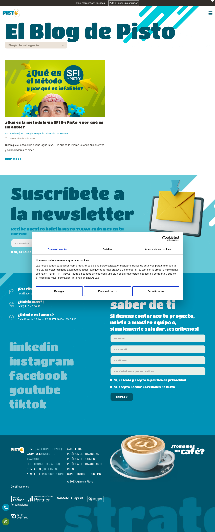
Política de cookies (81, 459)
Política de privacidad (83, 454)
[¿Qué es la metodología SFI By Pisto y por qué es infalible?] (55, 88)
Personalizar (105, 291)
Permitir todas (155, 291)
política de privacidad (168, 380)
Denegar (59, 291)
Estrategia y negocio (32, 133)
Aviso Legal (75, 449)
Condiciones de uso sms (84, 474)
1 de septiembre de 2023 (21, 138)
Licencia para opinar (57, 133)
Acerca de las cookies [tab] (158, 249)
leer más (12, 158)
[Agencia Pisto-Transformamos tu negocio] (11, 13)
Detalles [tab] (107, 249)
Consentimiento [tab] (57, 249)
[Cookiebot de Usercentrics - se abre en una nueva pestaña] (164, 238)
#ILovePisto (12, 133)
